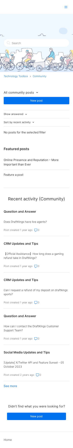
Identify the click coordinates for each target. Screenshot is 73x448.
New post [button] (36, 100)
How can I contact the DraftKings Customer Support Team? (31, 328)
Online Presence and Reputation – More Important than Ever (31, 162)
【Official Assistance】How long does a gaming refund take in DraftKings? (33, 255)
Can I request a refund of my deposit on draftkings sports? (36, 292)
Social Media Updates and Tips (27, 352)
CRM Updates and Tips (21, 243)
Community (39, 76)
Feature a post (13, 175)
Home (8, 440)
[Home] (29, 8)
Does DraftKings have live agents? (25, 221)
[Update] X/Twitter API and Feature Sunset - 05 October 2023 (34, 364)
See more (10, 386)
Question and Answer (20, 211)
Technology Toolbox (16, 76)
